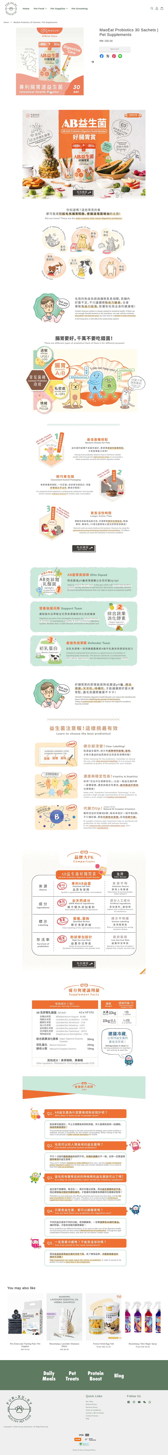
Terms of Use (78, 1450)
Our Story (89, 1401)
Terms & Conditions (93, 1410)
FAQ (87, 1419)
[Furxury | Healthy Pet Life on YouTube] (139, 1403)
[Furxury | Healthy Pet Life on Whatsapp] (150, 1403)
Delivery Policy (92, 1407)
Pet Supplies (58, 8)
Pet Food (39, 8)
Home (26, 8)
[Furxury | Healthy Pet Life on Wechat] (144, 1403)
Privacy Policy (89, 1450)
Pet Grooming (80, 8)
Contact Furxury (92, 1416)
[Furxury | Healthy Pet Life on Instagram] (134, 1403)
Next (92, 62)
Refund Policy (91, 1404)
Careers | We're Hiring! (95, 1413)
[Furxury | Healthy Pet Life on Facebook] (128, 1403)
